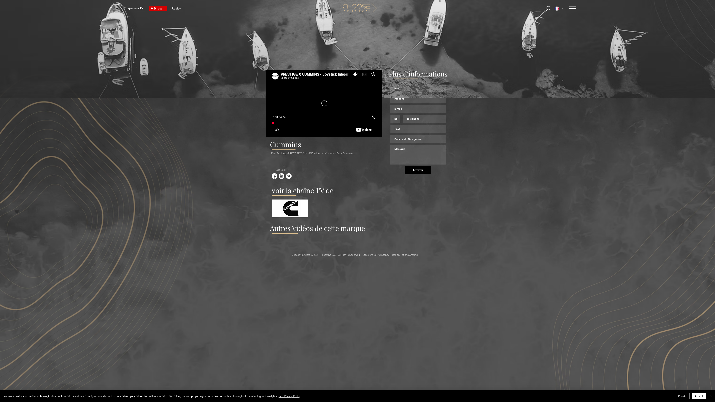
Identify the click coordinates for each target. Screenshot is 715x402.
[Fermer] (710, 396)
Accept (699, 396)
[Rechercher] (548, 8)
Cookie (682, 396)
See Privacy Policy (289, 396)
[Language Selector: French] (559, 8)
